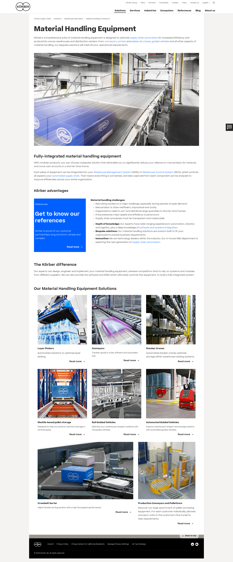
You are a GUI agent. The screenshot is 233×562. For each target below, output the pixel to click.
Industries (150, 11)
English (205, 3)
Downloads (163, 3)
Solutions (120, 11)
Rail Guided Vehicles (104, 423)
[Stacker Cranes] (171, 319)
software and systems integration (158, 228)
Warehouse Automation (74, 19)
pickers (135, 42)
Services (135, 11)
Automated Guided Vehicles (162, 423)
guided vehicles (160, 42)
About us (210, 11)
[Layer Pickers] (62, 319)
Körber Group (131, 3)
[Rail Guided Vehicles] (116, 393)
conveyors (111, 42)
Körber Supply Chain (42, 19)
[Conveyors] (116, 319)
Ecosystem (166, 11)
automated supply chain (65, 176)
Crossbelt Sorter (47, 503)
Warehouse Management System (112, 172)
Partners (152, 3)
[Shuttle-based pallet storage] (62, 393)
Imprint (51, 544)
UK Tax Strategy (139, 544)
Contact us (194, 3)
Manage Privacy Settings (118, 544)
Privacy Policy (63, 544)
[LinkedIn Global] (192, 544)
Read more (73, 247)
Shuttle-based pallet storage (54, 423)
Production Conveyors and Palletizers (160, 503)
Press (184, 3)
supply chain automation (144, 38)
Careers (175, 3)
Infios (143, 3)
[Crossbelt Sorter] (85, 470)
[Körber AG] (23, 6)
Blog (198, 11)
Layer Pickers (46, 349)
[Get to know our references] (60, 225)
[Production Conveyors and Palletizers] (167, 470)
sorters (122, 42)
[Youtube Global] (197, 544)
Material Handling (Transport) (98, 19)
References (184, 11)
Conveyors (98, 349)
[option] (62, 330)
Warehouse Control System (158, 172)
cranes (147, 42)
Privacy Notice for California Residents (88, 544)
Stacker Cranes (155, 349)
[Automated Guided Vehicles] (171, 393)
